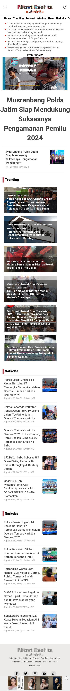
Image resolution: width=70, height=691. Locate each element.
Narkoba (61, 18)
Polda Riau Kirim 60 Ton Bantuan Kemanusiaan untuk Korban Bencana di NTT (21, 553)
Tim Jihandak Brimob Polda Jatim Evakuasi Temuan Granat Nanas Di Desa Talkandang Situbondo (36, 31)
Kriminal (41, 18)
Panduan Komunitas (50, 658)
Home (7, 18)
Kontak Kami (34, 665)
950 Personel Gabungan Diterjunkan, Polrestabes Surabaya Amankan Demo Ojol (35, 43)
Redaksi (30, 18)
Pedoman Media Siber (21, 662)
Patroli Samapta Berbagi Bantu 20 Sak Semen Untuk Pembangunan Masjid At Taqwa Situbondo (32, 37)
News (51, 18)
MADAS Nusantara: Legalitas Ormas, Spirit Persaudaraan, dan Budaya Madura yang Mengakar (21, 598)
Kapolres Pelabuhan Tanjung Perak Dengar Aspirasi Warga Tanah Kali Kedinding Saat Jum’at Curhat (35, 25)
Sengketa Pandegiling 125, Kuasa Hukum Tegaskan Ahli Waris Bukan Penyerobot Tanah (21, 621)
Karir (55, 662)
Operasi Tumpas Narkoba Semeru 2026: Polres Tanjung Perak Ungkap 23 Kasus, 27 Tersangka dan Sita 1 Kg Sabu (22, 438)
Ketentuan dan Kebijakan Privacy (24, 658)
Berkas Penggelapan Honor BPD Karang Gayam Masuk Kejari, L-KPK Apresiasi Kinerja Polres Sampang (33, 49)
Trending (18, 18)
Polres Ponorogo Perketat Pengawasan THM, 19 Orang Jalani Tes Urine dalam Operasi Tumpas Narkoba (21, 412)
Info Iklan (47, 662)
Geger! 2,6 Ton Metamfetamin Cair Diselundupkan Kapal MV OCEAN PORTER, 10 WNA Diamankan (19, 488)
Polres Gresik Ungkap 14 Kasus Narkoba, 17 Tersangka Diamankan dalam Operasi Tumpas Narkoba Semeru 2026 (22, 387)
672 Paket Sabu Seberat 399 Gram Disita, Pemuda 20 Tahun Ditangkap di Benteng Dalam (21, 463)
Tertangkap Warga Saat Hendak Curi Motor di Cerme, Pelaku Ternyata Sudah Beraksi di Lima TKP (22, 574)
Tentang (37, 662)
